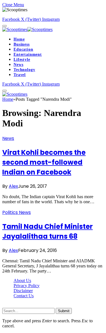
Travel (20, 75)
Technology (24, 70)
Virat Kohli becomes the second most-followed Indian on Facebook (44, 162)
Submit (64, 311)
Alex (13, 186)
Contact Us (24, 295)
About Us (22, 280)
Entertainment (28, 54)
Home (19, 39)
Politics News (16, 212)
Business (22, 44)
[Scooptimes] (27, 29)
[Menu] (4, 26)
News (18, 64)
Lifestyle (22, 59)
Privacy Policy (27, 285)
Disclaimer (23, 290)
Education (23, 49)
